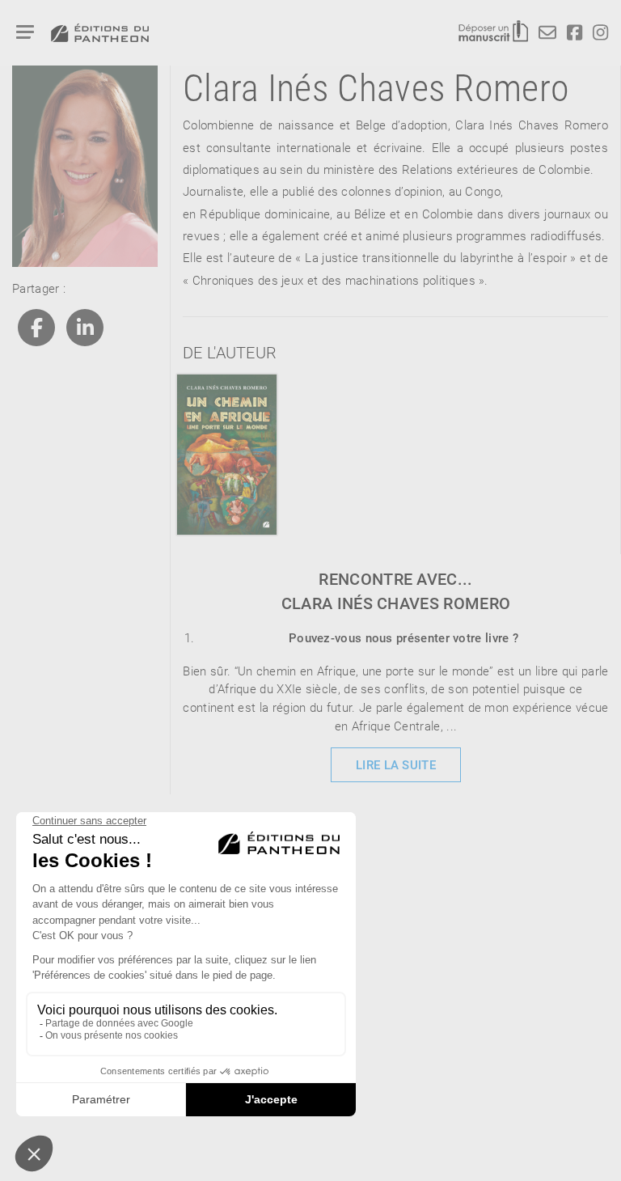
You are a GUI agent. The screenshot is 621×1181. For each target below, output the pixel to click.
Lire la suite (396, 764)
